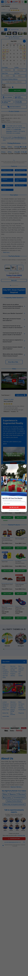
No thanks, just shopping (14, 510)
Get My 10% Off (14, 507)
